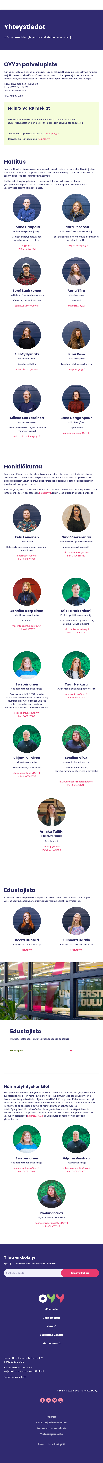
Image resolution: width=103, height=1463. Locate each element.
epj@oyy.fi (26, 949)
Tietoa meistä (51, 1343)
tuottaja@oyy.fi (52, 846)
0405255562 (78, 555)
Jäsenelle (51, 1309)
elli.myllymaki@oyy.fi (27, 369)
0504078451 (78, 785)
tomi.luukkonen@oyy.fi (26, 305)
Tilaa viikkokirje (80, 1273)
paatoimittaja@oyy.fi (76, 694)
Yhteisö (51, 1326)
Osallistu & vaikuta (52, 1335)
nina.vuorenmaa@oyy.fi (76, 552)
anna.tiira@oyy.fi (76, 305)
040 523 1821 (29, 248)
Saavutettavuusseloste (52, 1428)
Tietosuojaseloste (51, 1434)
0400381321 (29, 629)
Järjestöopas (51, 1318)
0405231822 (29, 559)
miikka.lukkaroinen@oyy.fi (26, 436)
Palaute (52, 1416)
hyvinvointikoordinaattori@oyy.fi (76, 781)
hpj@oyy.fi (26, 245)
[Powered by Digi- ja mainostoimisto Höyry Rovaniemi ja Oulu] (56, 1443)
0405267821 (78, 697)
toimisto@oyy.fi (51, 133)
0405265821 (29, 716)
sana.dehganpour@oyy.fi (76, 433)
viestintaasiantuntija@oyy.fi (26, 625)
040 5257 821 (79, 632)
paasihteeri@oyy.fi (26, 555)
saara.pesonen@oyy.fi (76, 245)
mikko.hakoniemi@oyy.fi (76, 629)
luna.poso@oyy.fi (76, 369)
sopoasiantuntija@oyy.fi (26, 712)
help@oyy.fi (44, 139)
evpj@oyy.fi (76, 949)
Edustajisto (16, 1050)
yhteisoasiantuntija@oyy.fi (26, 773)
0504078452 (54, 849)
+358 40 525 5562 (68, 1390)
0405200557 (29, 776)
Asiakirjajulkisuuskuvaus (51, 1422)
